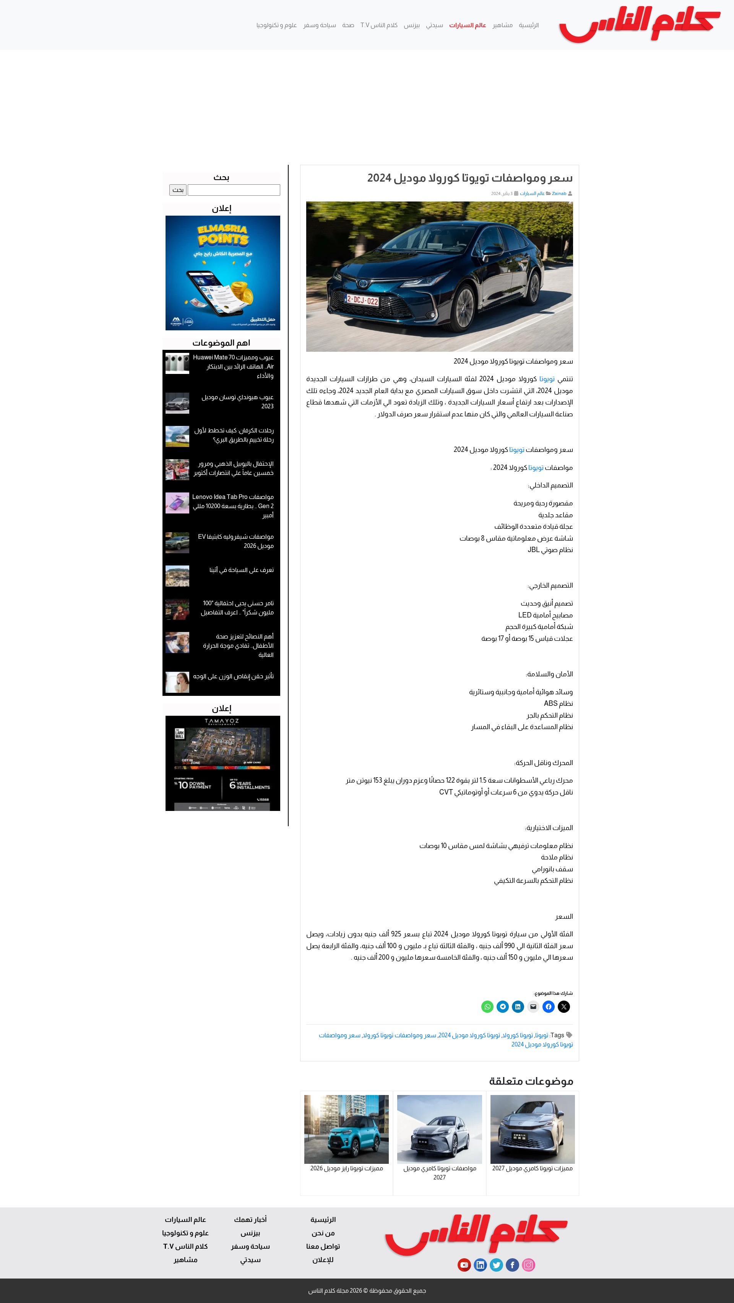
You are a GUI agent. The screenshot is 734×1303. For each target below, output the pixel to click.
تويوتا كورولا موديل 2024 (469, 1035)
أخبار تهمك (250, 1219)
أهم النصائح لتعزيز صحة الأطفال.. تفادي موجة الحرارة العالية (238, 645)
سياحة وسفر (319, 25)
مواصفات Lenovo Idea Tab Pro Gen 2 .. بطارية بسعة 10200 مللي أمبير (233, 506)
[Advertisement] (367, 107)
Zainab (559, 193)
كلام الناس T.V (379, 25)
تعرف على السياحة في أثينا (241, 570)
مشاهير (502, 25)
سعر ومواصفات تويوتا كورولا (399, 1035)
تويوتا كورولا (517, 1035)
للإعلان (323, 1260)
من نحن (323, 1233)
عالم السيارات (467, 25)
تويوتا (547, 379)
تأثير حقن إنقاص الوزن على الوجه (233, 676)
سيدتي (434, 25)
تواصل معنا (323, 1246)
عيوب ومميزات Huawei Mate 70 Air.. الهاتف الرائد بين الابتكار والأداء (233, 366)
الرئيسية (529, 25)
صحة (348, 25)
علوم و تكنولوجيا (277, 25)
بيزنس (412, 25)
